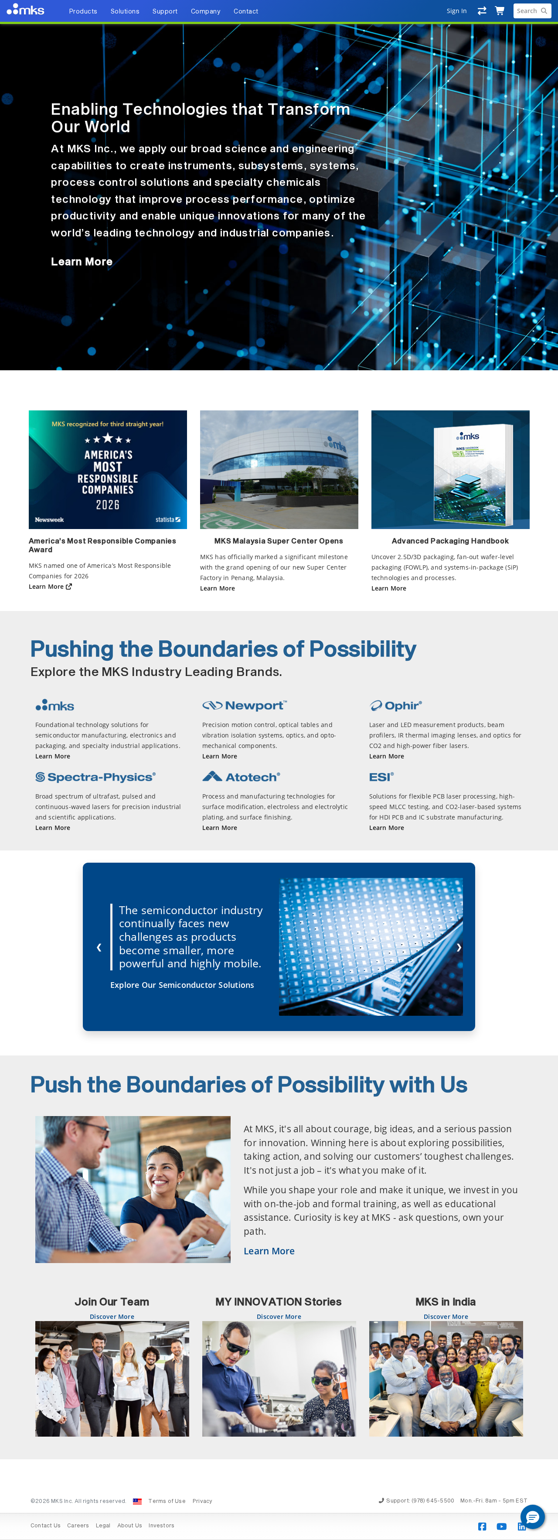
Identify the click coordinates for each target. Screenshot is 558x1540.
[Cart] (500, 11)
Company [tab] (206, 12)
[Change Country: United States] (137, 1501)
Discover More (112, 1316)
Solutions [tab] (125, 12)
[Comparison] (482, 11)
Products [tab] (83, 12)
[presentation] (279, 770)
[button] (533, 1517)
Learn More (82, 262)
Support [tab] (165, 12)
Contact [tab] (246, 12)
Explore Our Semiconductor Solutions (182, 985)
